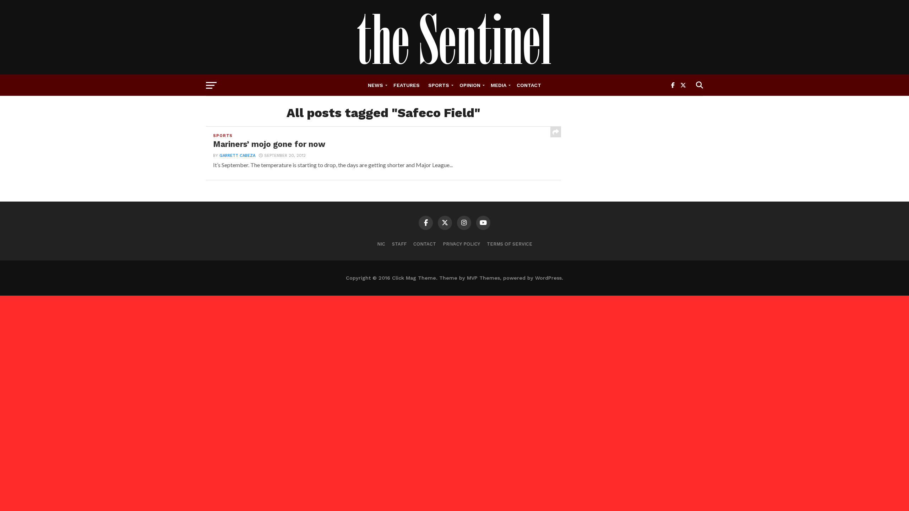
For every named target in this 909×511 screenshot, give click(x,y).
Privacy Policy (461, 244)
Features (406, 85)
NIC (381, 244)
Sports (438, 85)
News (375, 85)
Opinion (469, 85)
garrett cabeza (237, 155)
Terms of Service (509, 244)
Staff (399, 244)
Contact (529, 85)
